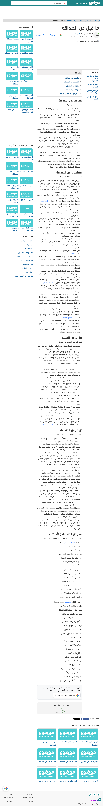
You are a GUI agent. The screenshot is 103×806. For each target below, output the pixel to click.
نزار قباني (68, 602)
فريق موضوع (10, 801)
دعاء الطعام (29, 248)
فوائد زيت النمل (27, 244)
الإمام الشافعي (69, 542)
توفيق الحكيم (67, 317)
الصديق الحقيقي (48, 424)
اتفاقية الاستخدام (9, 797)
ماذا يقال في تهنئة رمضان (24, 276)
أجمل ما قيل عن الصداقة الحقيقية (92, 78)
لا (56, 710)
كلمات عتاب (29, 272)
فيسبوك (86, 719)
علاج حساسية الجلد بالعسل (23, 256)
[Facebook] (98, 794)
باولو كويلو (44, 201)
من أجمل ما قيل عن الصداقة (92, 91)
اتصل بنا (11, 794)
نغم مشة (77, 34)
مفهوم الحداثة (28, 264)
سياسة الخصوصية (27, 797)
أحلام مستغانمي (48, 282)
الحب (78, 117)
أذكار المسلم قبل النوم (25, 240)
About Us (30, 801)
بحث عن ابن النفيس (26, 260)
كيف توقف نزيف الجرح (25, 252)
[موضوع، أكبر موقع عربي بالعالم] (94, 3)
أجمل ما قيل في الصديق (92, 97)
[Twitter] (94, 794)
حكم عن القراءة (27, 268)
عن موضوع (30, 794)
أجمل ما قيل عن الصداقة (92, 85)
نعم (63, 710)
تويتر (79, 719)
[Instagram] (90, 794)
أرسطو (72, 253)
